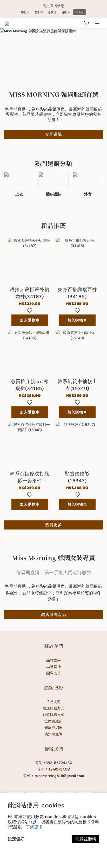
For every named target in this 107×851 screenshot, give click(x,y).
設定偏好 (16, 839)
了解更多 (34, 827)
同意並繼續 (85, 839)
